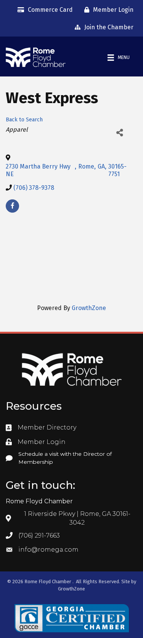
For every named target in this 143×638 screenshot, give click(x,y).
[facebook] (12, 206)
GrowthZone (89, 308)
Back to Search (24, 119)
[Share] (119, 132)
